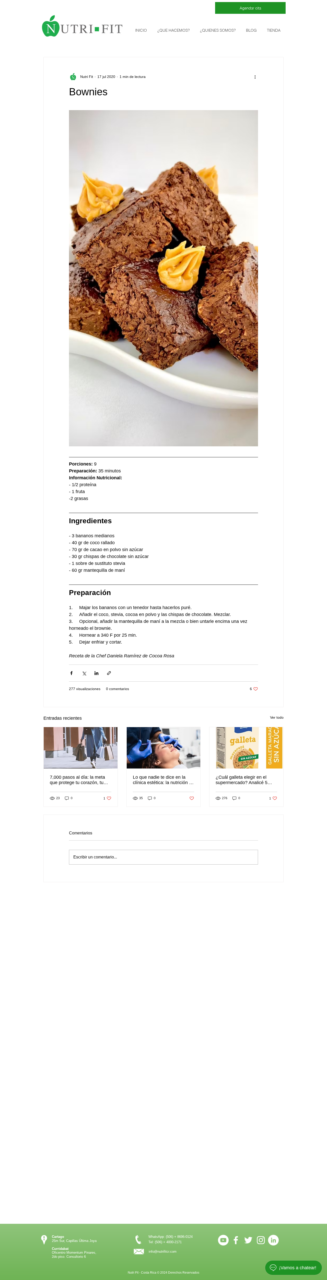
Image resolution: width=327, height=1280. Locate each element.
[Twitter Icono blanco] (248, 1240)
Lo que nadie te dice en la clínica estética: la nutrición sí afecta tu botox (163, 780)
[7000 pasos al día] (81, 748)
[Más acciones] (255, 77)
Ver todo (277, 717)
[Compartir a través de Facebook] (71, 673)
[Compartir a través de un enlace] (109, 673)
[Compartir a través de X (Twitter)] (83, 673)
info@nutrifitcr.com (163, 1251)
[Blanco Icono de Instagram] (260, 1240)
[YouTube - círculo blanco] (223, 1240)
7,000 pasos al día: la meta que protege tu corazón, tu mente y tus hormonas (77, 780)
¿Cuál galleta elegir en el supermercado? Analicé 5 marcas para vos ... (241, 780)
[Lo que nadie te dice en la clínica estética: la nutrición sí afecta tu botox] (164, 748)
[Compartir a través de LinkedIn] (96, 673)
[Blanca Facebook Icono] (235, 1240)
